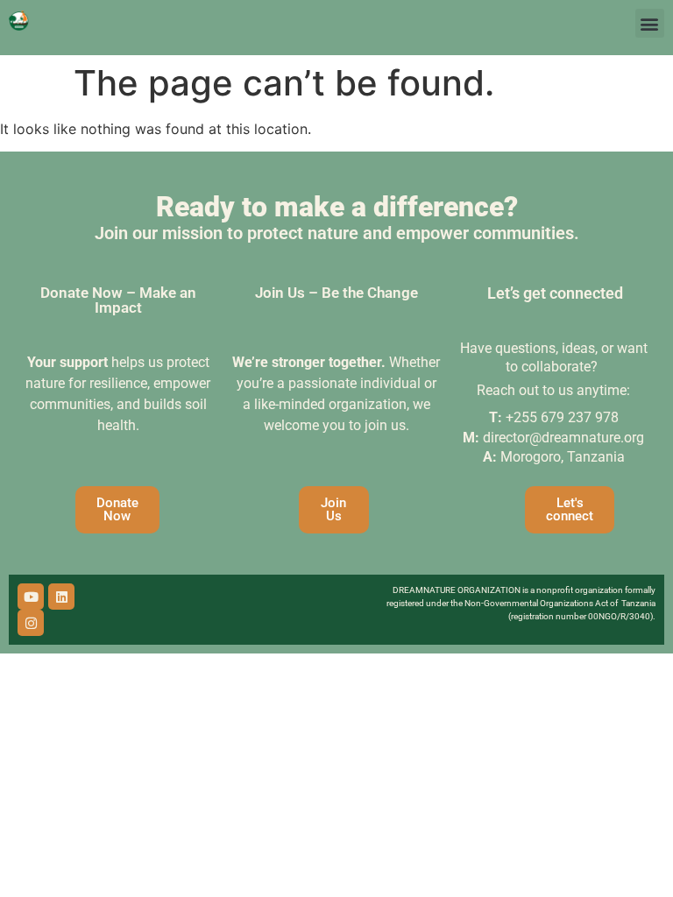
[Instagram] (31, 623)
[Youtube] (31, 596)
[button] (649, 23)
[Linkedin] (61, 596)
